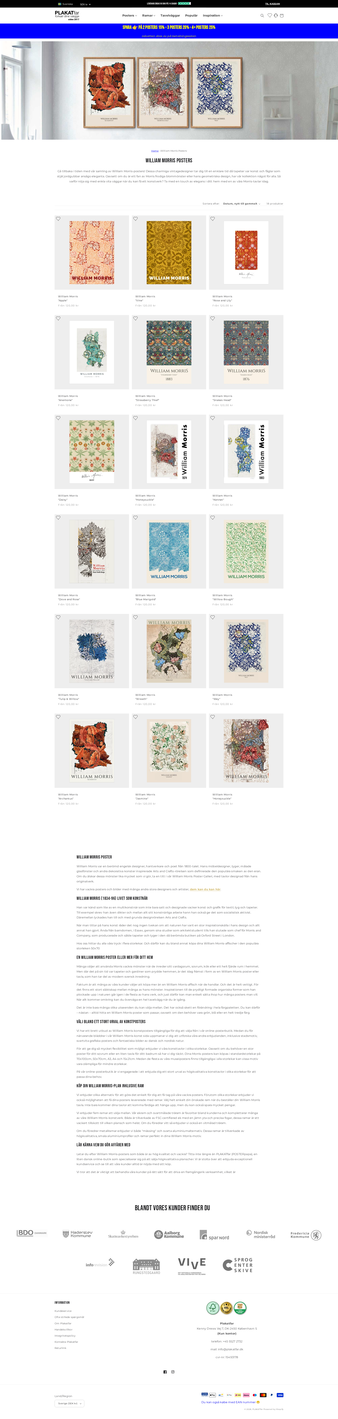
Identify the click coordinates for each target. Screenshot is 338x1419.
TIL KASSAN (272, 3)
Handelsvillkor (64, 1329)
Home (155, 151)
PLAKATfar (257, 1409)
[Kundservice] (276, 16)
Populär (191, 15)
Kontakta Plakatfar (66, 1341)
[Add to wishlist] (57, 218)
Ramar (148, 15)
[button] (67, 4)
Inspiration (212, 15)
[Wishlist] (270, 15)
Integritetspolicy (65, 1335)
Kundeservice (63, 1311)
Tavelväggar (170, 15)
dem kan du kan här (205, 889)
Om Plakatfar (63, 1323)
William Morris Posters (174, 151)
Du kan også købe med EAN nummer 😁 (230, 1402)
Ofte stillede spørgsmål (69, 1317)
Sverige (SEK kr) (67, 1403)
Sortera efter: (211, 203)
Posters (128, 15)
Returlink (60, 1348)
